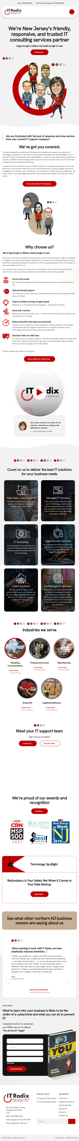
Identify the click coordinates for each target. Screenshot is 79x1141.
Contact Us (63, 1115)
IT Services (63, 1098)
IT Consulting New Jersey (46, 1102)
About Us (62, 1112)
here (46, 341)
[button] (8, 981)
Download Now (16, 1069)
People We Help (65, 1105)
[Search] (71, 1121)
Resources (63, 1109)
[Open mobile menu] (71, 11)
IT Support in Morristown (46, 1098)
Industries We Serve (66, 1102)
